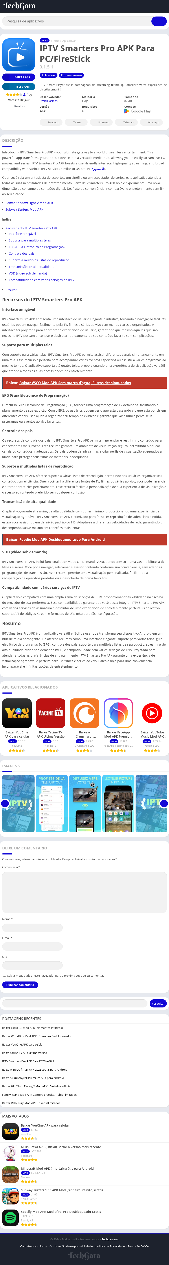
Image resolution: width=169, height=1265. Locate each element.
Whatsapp (153, 122)
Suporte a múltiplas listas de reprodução (39, 260)
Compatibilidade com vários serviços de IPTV (41, 280)
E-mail (7, 938)
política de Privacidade (110, 1246)
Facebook (53, 122)
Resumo (11, 290)
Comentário (11, 867)
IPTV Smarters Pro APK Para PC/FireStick (28, 1061)
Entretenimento (71, 75)
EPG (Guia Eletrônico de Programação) (36, 247)
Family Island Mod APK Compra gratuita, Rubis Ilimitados (39, 1095)
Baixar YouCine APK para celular (23, 1044)
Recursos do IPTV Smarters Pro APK (31, 228)
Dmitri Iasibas (48, 101)
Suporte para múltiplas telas (30, 240)
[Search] (159, 21)
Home (55, 41)
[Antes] (5, 803)
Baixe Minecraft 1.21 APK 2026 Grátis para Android (34, 1070)
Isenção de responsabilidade (74, 1246)
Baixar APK (22, 77)
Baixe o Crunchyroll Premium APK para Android (33, 1078)
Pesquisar (158, 1003)
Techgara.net (110, 1239)
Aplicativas (69, 41)
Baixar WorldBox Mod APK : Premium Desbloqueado (36, 1036)
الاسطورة (98, 169)
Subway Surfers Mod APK (24, 209)
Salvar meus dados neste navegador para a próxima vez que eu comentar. (55, 976)
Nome (7, 919)
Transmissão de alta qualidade (31, 267)
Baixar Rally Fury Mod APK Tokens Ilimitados (31, 1103)
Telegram (128, 122)
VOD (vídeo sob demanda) (28, 273)
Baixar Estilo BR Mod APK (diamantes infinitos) (32, 1028)
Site (4, 957)
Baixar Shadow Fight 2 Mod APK (29, 203)
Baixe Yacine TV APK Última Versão (24, 1053)
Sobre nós (46, 1246)
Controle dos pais (22, 253)
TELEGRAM (22, 86)
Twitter (77, 122)
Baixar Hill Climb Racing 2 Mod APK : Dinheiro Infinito (36, 1086)
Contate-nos (28, 1246)
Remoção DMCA (138, 1246)
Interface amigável (22, 234)
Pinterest (103, 122)
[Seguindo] (164, 803)
